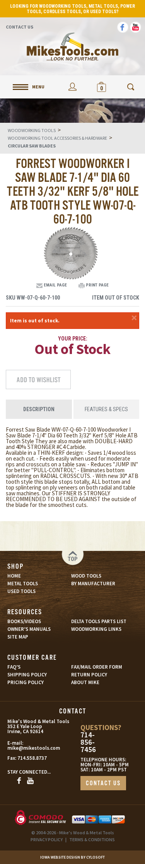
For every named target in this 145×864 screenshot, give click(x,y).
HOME (14, 575)
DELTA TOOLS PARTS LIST (98, 621)
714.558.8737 (32, 758)
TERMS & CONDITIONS (92, 839)
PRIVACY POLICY (47, 839)
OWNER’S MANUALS (29, 629)
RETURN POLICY (89, 674)
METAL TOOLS (22, 583)
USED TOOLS (21, 591)
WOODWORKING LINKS (96, 629)
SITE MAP (17, 636)
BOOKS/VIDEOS (24, 621)
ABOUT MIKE (85, 682)
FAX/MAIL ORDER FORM (96, 666)
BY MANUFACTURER (93, 583)
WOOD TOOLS (86, 575)
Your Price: (72, 338)
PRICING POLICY (25, 682)
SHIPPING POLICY (27, 674)
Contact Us (19, 27)
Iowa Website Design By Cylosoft (72, 857)
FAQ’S (13, 666)
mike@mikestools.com (25, 747)
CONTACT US (103, 783)
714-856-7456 (88, 742)
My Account (72, 86)
